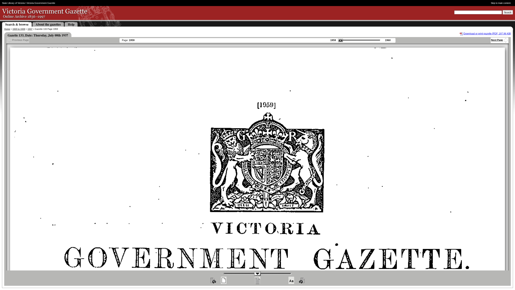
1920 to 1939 (18, 29)
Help (71, 24)
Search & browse (17, 24)
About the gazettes (48, 24)
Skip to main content (500, 3)
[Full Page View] (224, 280)
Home (7, 29)
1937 (30, 29)
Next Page (497, 40)
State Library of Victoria (13, 3)
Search (507, 12)
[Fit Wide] (257, 280)
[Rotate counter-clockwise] (302, 280)
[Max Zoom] (291, 280)
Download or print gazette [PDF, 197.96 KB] (487, 33)
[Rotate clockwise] (213, 280)
